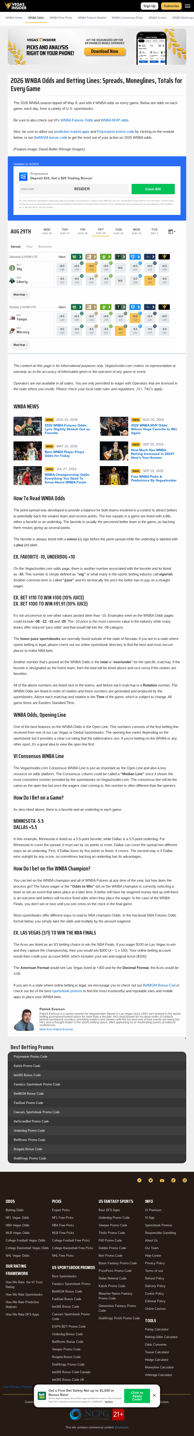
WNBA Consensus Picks (127, 17)
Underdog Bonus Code (67, 1334)
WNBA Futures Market (92, 17)
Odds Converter (156, 1344)
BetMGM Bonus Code (29, 1093)
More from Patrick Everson (56, 1029)
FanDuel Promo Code (28, 1103)
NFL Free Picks (63, 1217)
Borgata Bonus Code (28, 1149)
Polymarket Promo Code (30, 1056)
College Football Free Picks (71, 1240)
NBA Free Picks (63, 1225)
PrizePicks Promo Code (115, 1271)
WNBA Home (14, 17)
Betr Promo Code (110, 1255)
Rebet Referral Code (112, 1278)
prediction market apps (71, 132)
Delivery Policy (155, 1286)
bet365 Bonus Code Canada (71, 1372)
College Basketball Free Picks (72, 1248)
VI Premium (153, 1210)
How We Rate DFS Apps (22, 1314)
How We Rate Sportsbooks (24, 1294)
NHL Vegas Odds (17, 1255)
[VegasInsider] (6, 1185)
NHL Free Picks (63, 1255)
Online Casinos (155, 1309)
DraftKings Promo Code (30, 1158)
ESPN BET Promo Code (69, 1326)
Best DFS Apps (109, 1210)
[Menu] (187, 6)
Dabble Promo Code (112, 1248)
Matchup (19, 294)
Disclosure (122, 1427)
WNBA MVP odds (114, 120)
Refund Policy (154, 1278)
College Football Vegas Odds (25, 1240)
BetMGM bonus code (50, 137)
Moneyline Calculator (159, 1367)
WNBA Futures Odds (77, 120)
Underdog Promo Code (29, 1130)
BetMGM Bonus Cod (159, 985)
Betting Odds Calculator (161, 1337)
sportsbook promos (67, 991)
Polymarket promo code (115, 132)
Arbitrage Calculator (158, 1375)
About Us (151, 1240)
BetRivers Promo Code (29, 1140)
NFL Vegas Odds (17, 1217)
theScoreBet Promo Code (31, 1121)
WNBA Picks (61, 17)
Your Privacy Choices (17, 1387)
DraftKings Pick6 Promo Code (119, 1318)
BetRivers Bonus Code (67, 1341)
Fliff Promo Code (110, 1240)
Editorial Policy (155, 1301)
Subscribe (171, 6)
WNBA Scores (158, 17)
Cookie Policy (154, 1293)
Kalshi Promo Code (27, 1066)
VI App (149, 1217)
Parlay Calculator (156, 1329)
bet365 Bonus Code (27, 1075)
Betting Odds (15, 1210)
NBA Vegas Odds (18, 1225)
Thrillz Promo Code (112, 1233)
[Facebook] (140, 1180)
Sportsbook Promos (158, 1225)
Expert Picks (61, 1210)
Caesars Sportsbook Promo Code (37, 1112)
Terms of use (154, 1271)
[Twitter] (151, 1180)
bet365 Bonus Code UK (68, 1379)
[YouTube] (163, 1180)
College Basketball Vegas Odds (27, 1248)
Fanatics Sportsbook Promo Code (37, 1084)
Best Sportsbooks (64, 1276)
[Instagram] (185, 1180)
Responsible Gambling (160, 1233)
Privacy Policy (155, 1263)
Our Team (152, 1248)
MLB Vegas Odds (18, 1233)
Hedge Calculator (156, 1360)
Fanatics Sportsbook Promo (71, 1284)
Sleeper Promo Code (66, 1349)
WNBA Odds (36, 17)
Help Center (153, 1255)
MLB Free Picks (63, 1233)
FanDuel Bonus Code (66, 1299)
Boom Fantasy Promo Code (118, 1263)
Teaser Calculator (157, 1352)
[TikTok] (174, 1180)
